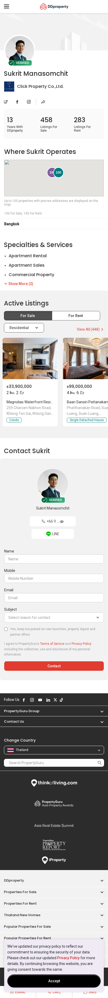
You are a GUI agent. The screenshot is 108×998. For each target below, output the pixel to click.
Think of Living (54, 783)
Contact (54, 666)
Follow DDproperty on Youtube (40, 700)
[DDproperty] (54, 6)
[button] (99, 711)
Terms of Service (52, 644)
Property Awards (54, 803)
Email (8, 590)
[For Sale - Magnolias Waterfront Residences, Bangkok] (30, 358)
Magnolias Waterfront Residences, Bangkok (43, 402)
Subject (10, 609)
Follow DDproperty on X (55, 700)
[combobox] (54, 618)
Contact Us (14, 721)
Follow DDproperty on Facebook (24, 700)
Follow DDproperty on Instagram (32, 700)
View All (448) (88, 329)
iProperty (54, 860)
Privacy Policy (68, 958)
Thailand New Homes (22, 915)
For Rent (76, 316)
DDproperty (14, 880)
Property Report (54, 845)
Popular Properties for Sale (27, 926)
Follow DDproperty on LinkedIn (48, 700)
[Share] (43, 102)
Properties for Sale (20, 891)
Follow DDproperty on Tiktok (61, 700)
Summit (54, 825)
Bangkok (11, 224)
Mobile (9, 570)
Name (9, 551)
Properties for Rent (20, 903)
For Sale (28, 316)
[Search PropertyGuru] (99, 762)
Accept (54, 981)
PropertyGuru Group (21, 711)
